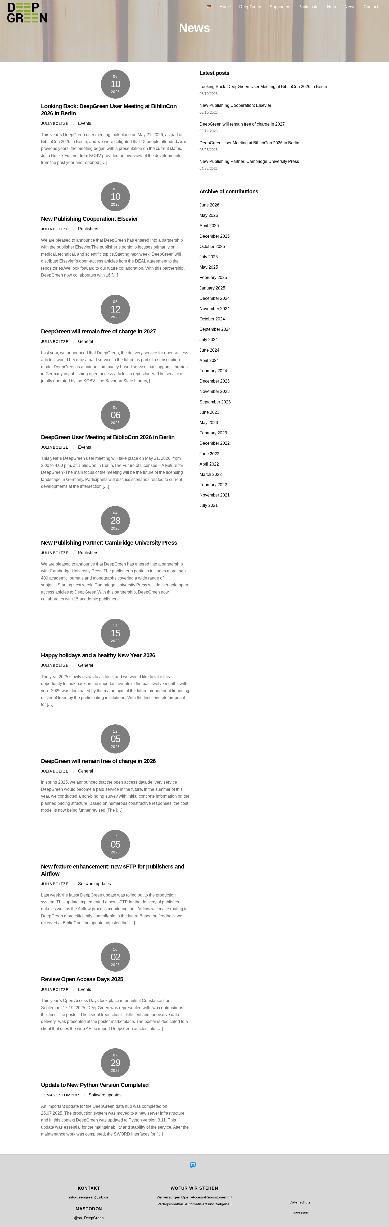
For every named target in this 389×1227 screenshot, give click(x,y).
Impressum (300, 1212)
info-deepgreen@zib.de (88, 1197)
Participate (308, 6)
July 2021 (209, 505)
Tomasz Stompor (60, 1095)
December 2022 (215, 443)
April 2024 (209, 360)
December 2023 (215, 381)
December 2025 (215, 236)
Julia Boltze (55, 123)
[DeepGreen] (27, 19)
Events (84, 123)
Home (225, 6)
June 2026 (209, 205)
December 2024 (215, 298)
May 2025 (209, 267)
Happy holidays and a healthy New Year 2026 (98, 655)
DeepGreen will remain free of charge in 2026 (98, 761)
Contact (371, 6)
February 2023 (213, 433)
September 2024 (215, 329)
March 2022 (211, 474)
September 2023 (215, 402)
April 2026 (209, 225)
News (350, 6)
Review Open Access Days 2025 (82, 979)
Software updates (94, 883)
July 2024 (209, 339)
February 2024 (213, 371)
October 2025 (212, 246)
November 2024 (215, 308)
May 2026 (209, 215)
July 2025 (209, 257)
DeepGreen (250, 6)
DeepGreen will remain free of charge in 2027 (98, 331)
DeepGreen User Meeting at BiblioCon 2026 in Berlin (107, 437)
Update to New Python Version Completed (94, 1085)
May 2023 (209, 422)
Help (331, 6)
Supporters (280, 6)
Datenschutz (300, 1202)
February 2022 (213, 484)
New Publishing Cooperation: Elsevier (89, 218)
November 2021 (215, 495)
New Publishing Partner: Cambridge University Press (109, 542)
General (85, 341)
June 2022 (209, 454)
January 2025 (212, 288)
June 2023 (209, 412)
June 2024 (209, 350)
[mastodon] (194, 1165)
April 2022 (209, 464)
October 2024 (212, 319)
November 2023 (215, 391)
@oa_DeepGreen (89, 1218)
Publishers (88, 229)
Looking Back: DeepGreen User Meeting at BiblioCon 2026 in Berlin (263, 86)
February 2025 (213, 277)
